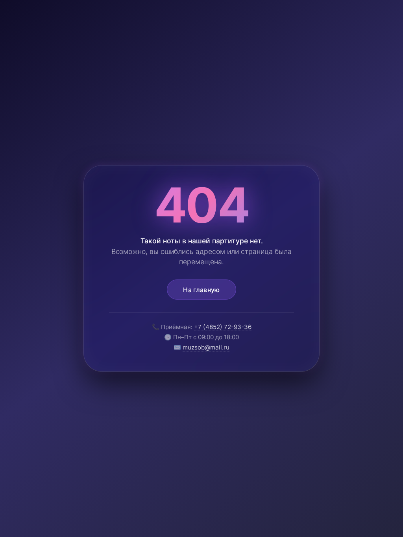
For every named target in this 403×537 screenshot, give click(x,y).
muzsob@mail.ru (206, 347)
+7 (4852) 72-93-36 (222, 327)
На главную (201, 290)
